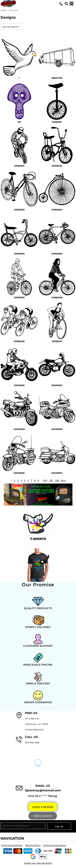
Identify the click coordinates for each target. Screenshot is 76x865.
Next (63, 480)
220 (45, 480)
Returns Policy (32, 845)
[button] (66, 3)
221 (51, 480)
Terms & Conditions (11, 845)
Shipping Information (54, 845)
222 (57, 480)
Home (3, 10)
